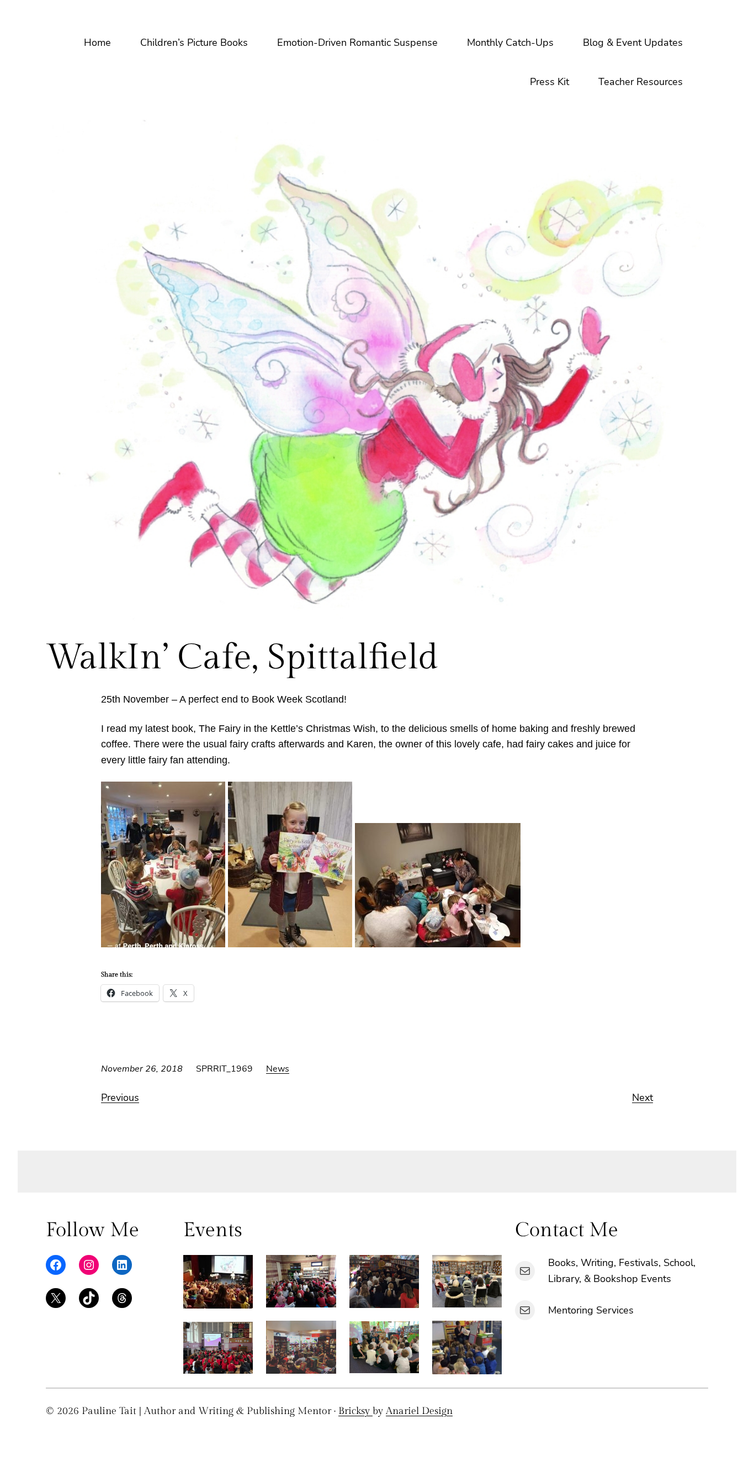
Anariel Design (419, 1411)
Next (642, 1097)
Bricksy (355, 1411)
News (277, 1069)
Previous (120, 1097)
